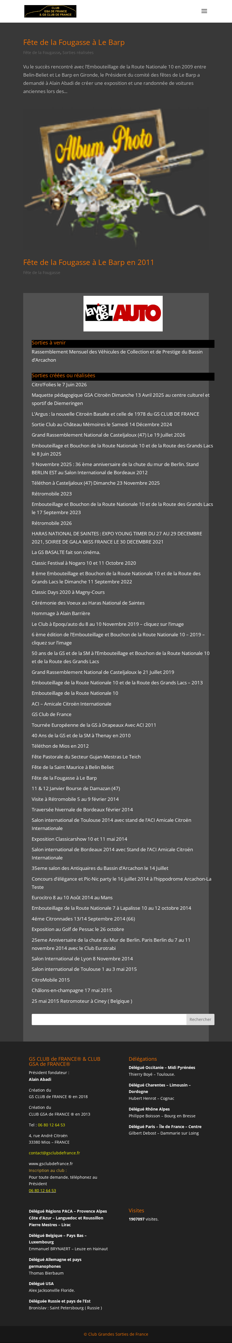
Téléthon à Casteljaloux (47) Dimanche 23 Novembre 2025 (96, 483)
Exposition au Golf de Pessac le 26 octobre (78, 929)
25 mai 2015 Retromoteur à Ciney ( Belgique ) (82, 1001)
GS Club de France (52, 714)
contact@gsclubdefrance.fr (54, 1153)
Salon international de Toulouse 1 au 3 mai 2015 (84, 969)
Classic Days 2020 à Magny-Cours (68, 592)
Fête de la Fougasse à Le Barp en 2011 (88, 262)
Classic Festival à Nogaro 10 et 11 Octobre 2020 (84, 563)
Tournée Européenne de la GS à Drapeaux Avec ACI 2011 (94, 725)
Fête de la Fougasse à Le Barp (74, 42)
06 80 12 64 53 (51, 1125)
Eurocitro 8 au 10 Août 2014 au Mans (72, 897)
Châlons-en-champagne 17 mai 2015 (72, 990)
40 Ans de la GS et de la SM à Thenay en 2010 (81, 735)
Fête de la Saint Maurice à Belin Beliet (73, 767)
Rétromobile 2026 (52, 523)
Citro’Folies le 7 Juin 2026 (59, 384)
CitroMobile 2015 (51, 979)
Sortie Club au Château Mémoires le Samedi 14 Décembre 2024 (102, 424)
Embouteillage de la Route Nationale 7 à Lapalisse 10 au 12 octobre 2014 (111, 908)
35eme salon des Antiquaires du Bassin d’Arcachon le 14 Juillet (100, 868)
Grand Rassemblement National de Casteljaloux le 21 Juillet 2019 (103, 672)
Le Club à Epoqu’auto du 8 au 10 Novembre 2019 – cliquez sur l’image (108, 624)
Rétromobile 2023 (52, 493)
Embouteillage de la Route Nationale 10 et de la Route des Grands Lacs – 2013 (117, 682)
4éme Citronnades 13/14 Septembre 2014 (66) (83, 918)
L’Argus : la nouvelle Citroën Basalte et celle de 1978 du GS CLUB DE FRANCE (115, 414)
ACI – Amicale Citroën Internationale (71, 703)
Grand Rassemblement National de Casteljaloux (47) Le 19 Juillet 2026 (108, 435)
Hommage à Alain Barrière (61, 613)
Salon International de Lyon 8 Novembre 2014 (82, 958)
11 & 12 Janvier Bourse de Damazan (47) (76, 788)
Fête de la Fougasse (41, 52)
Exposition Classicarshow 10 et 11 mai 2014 (79, 839)
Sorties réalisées (78, 52)
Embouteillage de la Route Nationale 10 (75, 693)
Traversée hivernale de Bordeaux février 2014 (82, 809)
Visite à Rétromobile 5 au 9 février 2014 (75, 799)
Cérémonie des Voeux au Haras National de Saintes (88, 603)
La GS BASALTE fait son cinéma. (66, 552)
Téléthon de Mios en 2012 (60, 746)
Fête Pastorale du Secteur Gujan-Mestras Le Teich (86, 756)
